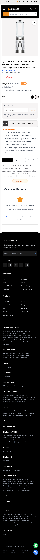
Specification (19, 160)
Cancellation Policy (27, 289)
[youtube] (5, 265)
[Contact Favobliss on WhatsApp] (35, 545)
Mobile (5, 312)
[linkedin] (27, 265)
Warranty (31, 160)
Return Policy (7, 289)
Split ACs (24, 301)
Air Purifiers (6, 301)
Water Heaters (7, 308)
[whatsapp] (21, 265)
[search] (35, 14)
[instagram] (16, 265)
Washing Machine (8, 315)
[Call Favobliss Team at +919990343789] (35, 552)
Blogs (4, 279)
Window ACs (7, 305)
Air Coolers (24, 312)
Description (7, 160)
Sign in (7, 217)
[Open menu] (4, 9)
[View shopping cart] (36, 9)
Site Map (23, 282)
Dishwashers (25, 308)
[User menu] (31, 9)
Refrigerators (25, 305)
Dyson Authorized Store (9, 70)
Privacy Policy (25, 286)
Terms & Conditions (9, 286)
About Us (24, 279)
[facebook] (10, 265)
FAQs (4, 282)
